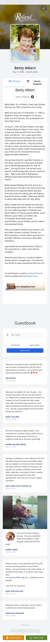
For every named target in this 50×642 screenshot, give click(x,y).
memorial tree (34, 273)
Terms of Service (31, 632)
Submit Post (25, 350)
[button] (25, 512)
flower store (32, 276)
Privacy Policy (18, 632)
